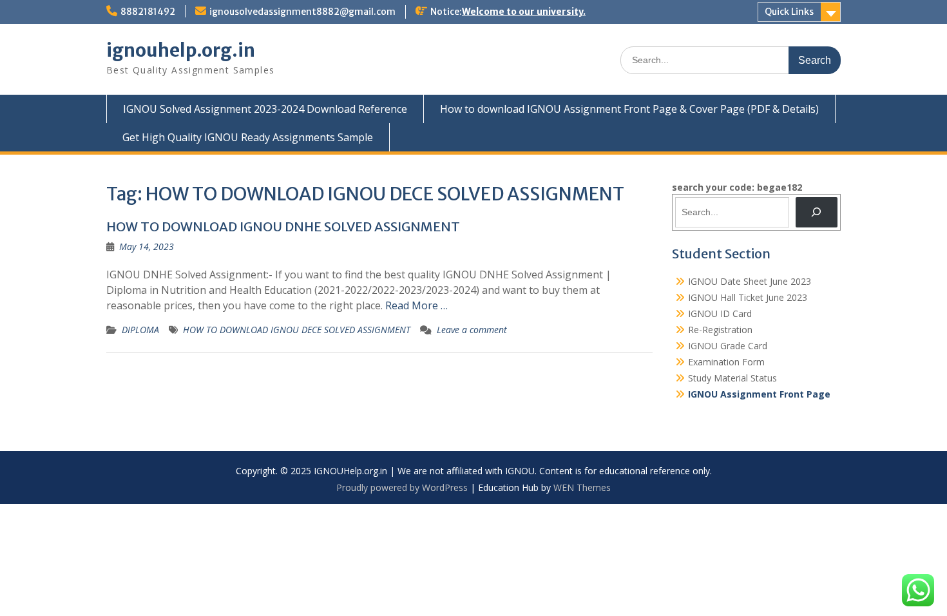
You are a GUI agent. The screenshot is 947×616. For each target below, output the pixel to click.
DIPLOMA (140, 329)
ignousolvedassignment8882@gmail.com (302, 11)
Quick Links (789, 11)
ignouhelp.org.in (180, 50)
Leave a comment (472, 329)
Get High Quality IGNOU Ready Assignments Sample (247, 137)
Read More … (416, 305)
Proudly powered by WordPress (402, 487)
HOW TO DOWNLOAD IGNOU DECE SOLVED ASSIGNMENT (296, 329)
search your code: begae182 (737, 187)
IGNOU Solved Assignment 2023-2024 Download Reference (265, 109)
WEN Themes (582, 487)
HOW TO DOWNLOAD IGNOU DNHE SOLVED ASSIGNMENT (283, 226)
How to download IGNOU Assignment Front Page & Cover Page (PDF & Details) (629, 109)
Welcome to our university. (524, 11)
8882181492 (147, 11)
